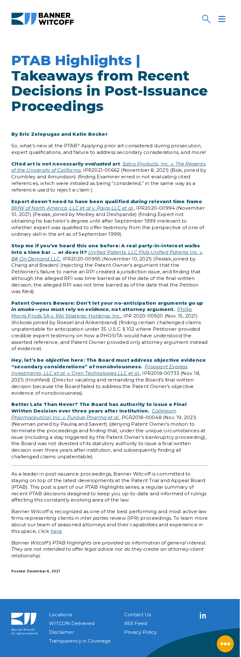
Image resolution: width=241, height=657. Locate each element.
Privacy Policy (140, 632)
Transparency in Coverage (80, 641)
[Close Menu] (225, 643)
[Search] (206, 19)
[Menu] (222, 19)
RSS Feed (135, 623)
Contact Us (137, 615)
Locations (60, 615)
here (56, 531)
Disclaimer (61, 632)
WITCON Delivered (71, 623)
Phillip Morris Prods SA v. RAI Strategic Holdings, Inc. (101, 312)
